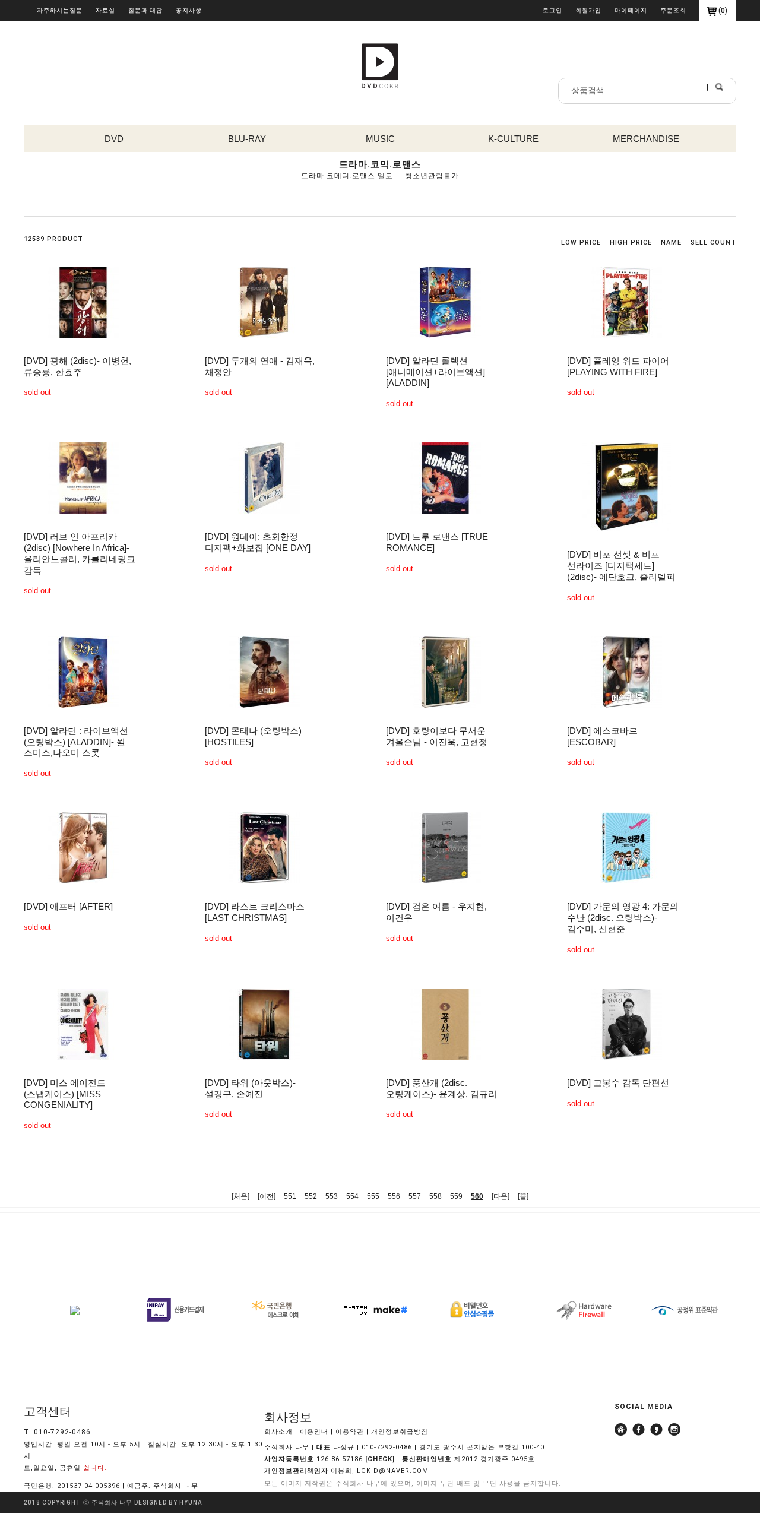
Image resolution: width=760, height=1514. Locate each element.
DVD (114, 139)
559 (456, 1196)
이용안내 (314, 1432)
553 (331, 1196)
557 (414, 1196)
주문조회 (673, 10)
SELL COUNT (713, 242)
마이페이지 (631, 10)
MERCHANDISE (646, 139)
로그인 (552, 10)
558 (435, 1196)
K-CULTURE (513, 139)
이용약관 (349, 1432)
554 (352, 1196)
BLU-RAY (247, 139)
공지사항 (189, 10)
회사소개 (278, 1432)
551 (290, 1196)
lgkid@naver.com (393, 1471)
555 (373, 1196)
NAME (671, 242)
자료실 (105, 10)
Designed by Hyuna (168, 1503)
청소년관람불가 (432, 176)
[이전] (267, 1196)
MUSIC (380, 139)
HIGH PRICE (631, 242)
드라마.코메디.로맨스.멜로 (347, 176)
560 (477, 1196)
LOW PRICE (581, 242)
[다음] (500, 1196)
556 (394, 1196)
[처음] (240, 1196)
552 (311, 1196)
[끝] (523, 1196)
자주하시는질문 (60, 10)
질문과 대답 (145, 10)
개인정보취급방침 (399, 1432)
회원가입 (588, 10)
